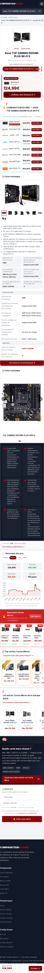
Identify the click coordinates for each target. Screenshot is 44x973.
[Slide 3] (23, 441)
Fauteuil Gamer (6, 922)
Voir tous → (35, 616)
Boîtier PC (4, 893)
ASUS (16, 49)
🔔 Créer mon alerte (22, 819)
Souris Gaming (5, 910)
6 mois (13, 557)
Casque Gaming (6, 918)
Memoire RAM (5, 881)
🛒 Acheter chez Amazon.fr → (22, 95)
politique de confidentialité (27, 813)
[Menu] (41, 4)
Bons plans (4, 938)
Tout (24, 557)
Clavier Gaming (6, 914)
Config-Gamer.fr (6, 942)
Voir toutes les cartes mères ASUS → (17, 702)
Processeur (4, 877)
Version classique (7, 947)
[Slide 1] (20, 441)
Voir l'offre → (36, 123)
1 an (19, 557)
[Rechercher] (39, 11)
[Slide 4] (25, 441)
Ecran (2, 906)
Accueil (4, 17)
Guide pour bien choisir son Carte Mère (18, 779)
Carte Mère (4, 889)
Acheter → (35, 968)
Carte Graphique (6, 873)
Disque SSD (4, 885)
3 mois (5, 557)
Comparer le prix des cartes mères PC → (18, 655)
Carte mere (12, 17)
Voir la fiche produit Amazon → (13, 547)
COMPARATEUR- (11, 4)
